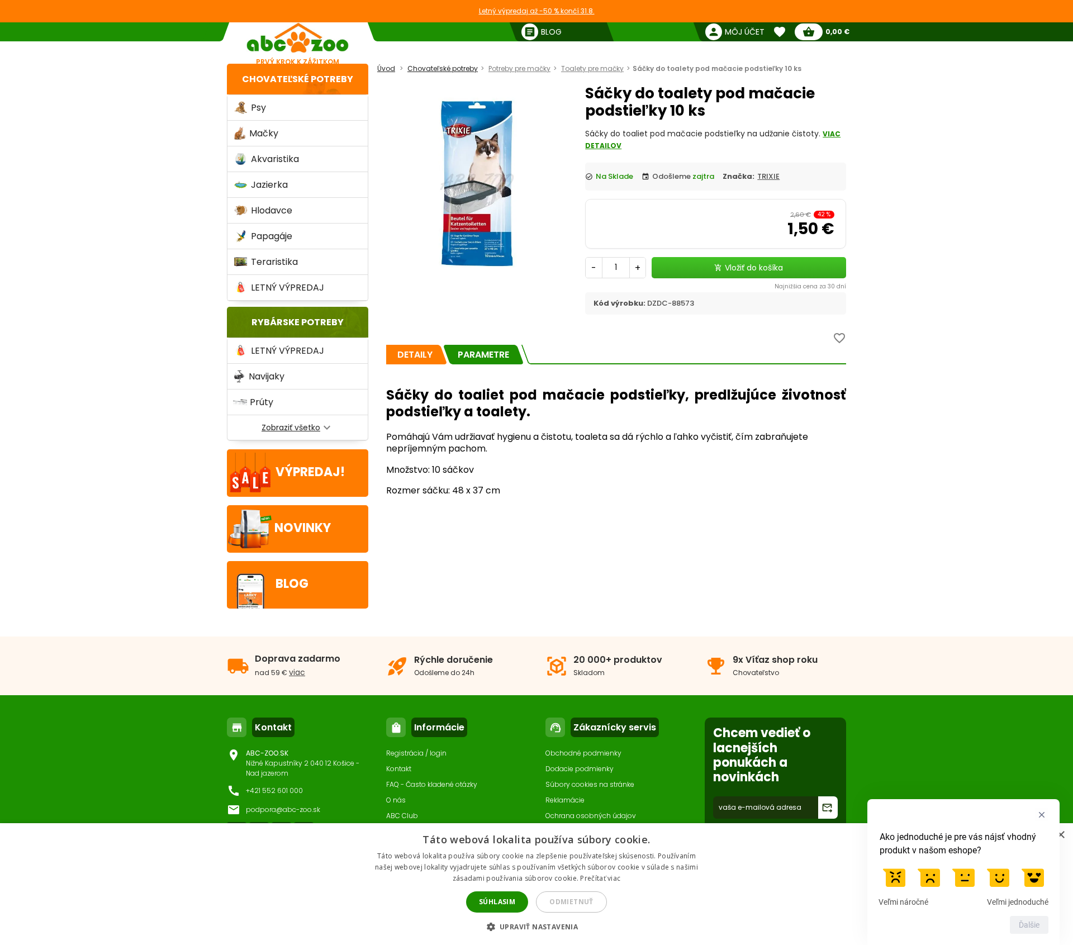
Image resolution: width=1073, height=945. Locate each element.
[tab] (415, 354)
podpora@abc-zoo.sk (283, 809)
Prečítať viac (600, 878)
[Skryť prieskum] (1041, 814)
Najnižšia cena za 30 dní (810, 286)
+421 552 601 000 (274, 790)
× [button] (1060, 835)
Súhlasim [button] (497, 901)
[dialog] (536, 884)
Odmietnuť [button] (571, 901)
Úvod (386, 68)
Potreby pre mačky (519, 68)
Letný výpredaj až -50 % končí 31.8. (537, 11)
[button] (536, 926)
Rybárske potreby (297, 322)
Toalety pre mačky (592, 68)
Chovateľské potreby (297, 79)
